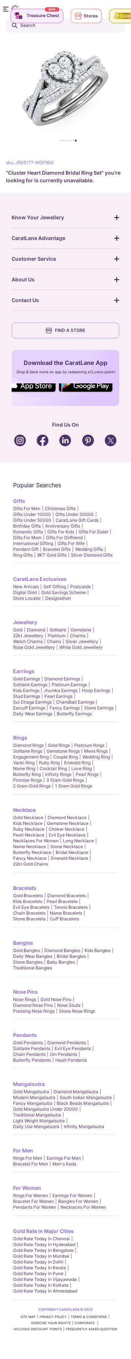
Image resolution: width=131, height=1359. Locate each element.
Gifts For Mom (27, 537)
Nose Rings (24, 999)
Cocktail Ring (53, 768)
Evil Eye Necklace (67, 835)
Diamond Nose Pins (33, 1005)
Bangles (23, 943)
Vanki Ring (24, 762)
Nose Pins (25, 992)
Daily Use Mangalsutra (36, 1126)
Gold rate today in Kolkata (40, 1285)
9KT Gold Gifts (52, 555)
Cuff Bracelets (64, 918)
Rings (20, 738)
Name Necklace (29, 846)
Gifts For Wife (71, 543)
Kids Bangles (97, 950)
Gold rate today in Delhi (38, 1262)
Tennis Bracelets (71, 907)
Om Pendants (63, 1054)
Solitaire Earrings (30, 684)
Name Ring (24, 768)
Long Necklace (78, 840)
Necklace (24, 810)
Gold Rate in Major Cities (43, 1231)
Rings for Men (27, 1158)
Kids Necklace (28, 823)
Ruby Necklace (28, 829)
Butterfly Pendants (32, 1060)
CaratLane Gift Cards (77, 520)
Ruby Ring (49, 762)
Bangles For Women (78, 1201)
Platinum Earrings (69, 684)
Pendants (25, 1035)
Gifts (19, 501)
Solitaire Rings (27, 751)
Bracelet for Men (30, 1164)
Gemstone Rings (63, 751)
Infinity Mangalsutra (84, 1126)
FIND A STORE (70, 330)
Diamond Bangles (62, 950)
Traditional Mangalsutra (37, 1115)
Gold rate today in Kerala (39, 1267)
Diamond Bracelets (66, 895)
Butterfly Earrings (74, 713)
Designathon (58, 598)
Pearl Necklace (28, 835)
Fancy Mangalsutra (32, 1103)
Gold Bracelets (28, 895)
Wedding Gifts (89, 549)
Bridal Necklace (72, 852)
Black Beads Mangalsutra (83, 1103)
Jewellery (25, 622)
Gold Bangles (26, 950)
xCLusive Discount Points (38, 1329)
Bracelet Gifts (57, 549)
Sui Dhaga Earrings (32, 702)
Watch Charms (28, 641)
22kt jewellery (28, 635)
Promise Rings (27, 780)
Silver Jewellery (82, 641)
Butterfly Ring (27, 774)
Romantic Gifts (28, 531)
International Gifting (33, 543)
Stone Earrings (99, 708)
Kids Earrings (26, 690)
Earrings (24, 671)
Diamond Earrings (62, 678)
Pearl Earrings (58, 696)
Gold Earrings (26, 678)
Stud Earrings (26, 696)
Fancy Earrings (64, 708)
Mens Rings (96, 751)
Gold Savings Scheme (63, 592)
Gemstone (81, 629)
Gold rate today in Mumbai (41, 1256)
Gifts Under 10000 (32, 514)
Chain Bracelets (29, 913)
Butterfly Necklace (32, 852)
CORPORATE (85, 1323)
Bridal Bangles (71, 956)
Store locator (27, 598)
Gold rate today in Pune (38, 1273)
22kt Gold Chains (30, 864)
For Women (27, 1188)
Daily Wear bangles (32, 956)
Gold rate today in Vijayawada (45, 1279)
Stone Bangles (28, 962)
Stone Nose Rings (77, 1011)
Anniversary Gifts (62, 526)
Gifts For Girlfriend (64, 537)
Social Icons (34, 392)
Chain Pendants (29, 1054)
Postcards (80, 586)
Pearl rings (87, 774)
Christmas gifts (60, 508)
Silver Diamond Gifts (91, 555)
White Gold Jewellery (81, 647)
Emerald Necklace (69, 858)
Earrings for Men (64, 1158)
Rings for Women (30, 1195)
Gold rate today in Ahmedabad (45, 1291)
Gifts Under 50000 (32, 520)
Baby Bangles (61, 962)
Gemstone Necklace (67, 823)
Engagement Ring (31, 757)
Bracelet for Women (33, 1201)
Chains (54, 641)
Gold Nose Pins (55, 999)
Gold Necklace (28, 817)
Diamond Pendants (66, 1042)
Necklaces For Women (36, 840)
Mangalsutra (29, 1084)
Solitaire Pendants (31, 1048)
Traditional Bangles (32, 968)
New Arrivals (26, 586)
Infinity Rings (58, 774)
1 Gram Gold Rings (73, 786)
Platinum (57, 635)
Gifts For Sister (93, 531)
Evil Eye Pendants (73, 1048)
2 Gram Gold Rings (32, 786)
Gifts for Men (26, 508)
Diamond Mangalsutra (75, 1091)
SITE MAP (28, 1317)
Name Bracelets (66, 913)
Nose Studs (68, 1005)
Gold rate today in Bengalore (43, 1250)
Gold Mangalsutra (31, 1091)
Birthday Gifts (27, 526)
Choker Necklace (66, 829)
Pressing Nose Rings (34, 1011)
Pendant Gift (26, 549)
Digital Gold (25, 592)
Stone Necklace (66, 846)
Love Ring (81, 768)
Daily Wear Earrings (32, 713)
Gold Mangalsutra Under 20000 (45, 1109)
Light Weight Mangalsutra (39, 1120)
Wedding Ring (96, 757)
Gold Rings (59, 745)
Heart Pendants (71, 1060)
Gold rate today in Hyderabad (44, 1244)
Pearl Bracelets (62, 901)
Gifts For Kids (60, 531)
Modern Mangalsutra (34, 1097)
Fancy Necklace (30, 858)
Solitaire (57, 629)
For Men (23, 1150)
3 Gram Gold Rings (65, 780)
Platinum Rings (89, 745)
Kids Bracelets (27, 901)
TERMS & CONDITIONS (89, 1317)
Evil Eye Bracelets (31, 907)
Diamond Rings (28, 745)
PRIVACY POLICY (53, 1317)
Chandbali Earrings (75, 702)
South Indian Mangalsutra (86, 1097)
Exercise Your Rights (51, 1323)
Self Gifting (54, 586)
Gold (18, 629)
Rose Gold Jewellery (34, 647)
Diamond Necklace (67, 817)
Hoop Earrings (96, 690)
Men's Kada (64, 1164)
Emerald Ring (77, 762)
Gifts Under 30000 (74, 514)
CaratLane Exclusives (40, 579)
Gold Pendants (28, 1042)
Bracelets (24, 888)
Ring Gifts (23, 555)
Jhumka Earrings (61, 690)
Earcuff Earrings (29, 708)
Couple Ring (65, 757)
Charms (78, 635)
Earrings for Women (72, 1195)
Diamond (36, 629)
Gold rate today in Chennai (41, 1238)
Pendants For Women (34, 1207)
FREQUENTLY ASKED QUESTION (91, 1329)
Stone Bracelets (29, 918)
